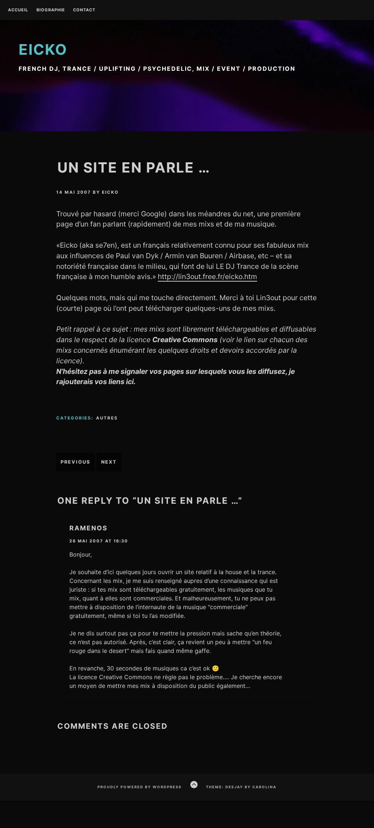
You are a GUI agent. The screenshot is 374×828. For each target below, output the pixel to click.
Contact (84, 10)
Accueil (18, 10)
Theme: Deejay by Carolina (241, 787)
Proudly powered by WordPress (140, 787)
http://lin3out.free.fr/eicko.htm (207, 276)
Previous (75, 462)
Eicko (43, 49)
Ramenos (88, 528)
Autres (107, 418)
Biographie (51, 10)
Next (109, 462)
